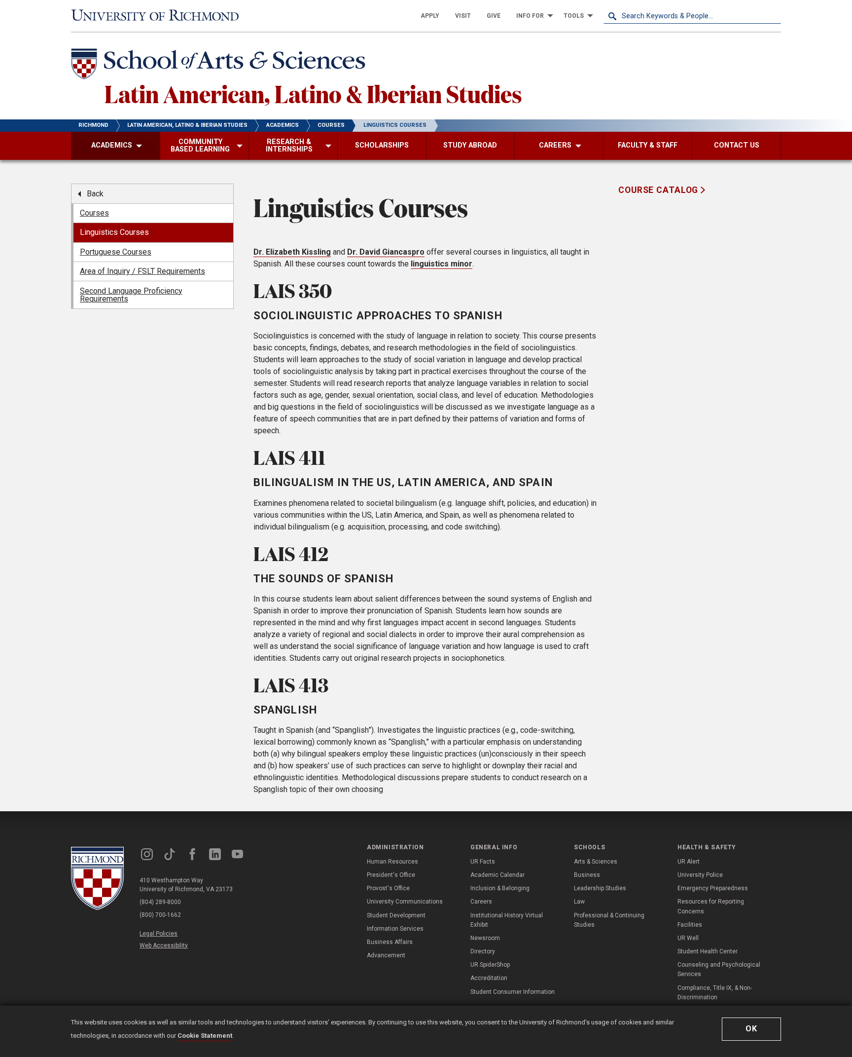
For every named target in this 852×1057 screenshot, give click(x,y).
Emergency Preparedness (712, 888)
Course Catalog (659, 190)
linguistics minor (441, 263)
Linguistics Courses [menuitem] (114, 232)
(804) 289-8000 (160, 902)
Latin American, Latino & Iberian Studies (313, 93)
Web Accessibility (164, 945)
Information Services (395, 928)
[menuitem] (430, 16)
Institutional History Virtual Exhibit (506, 920)
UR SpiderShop (490, 964)
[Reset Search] (773, 16)
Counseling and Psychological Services (718, 969)
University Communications (405, 901)
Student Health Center (707, 951)
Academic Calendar (497, 874)
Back (95, 193)
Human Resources (392, 861)
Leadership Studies (600, 888)
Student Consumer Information (512, 991)
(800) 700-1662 (160, 914)
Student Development (396, 915)
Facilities (689, 924)
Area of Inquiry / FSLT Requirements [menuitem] (142, 271)
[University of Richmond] (159, 16)
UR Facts (482, 861)
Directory (482, 951)
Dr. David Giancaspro (386, 252)
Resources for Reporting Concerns (710, 906)
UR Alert (688, 861)
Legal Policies (159, 933)
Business (587, 874)
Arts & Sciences (595, 861)
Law (579, 901)
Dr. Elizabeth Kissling (292, 252)
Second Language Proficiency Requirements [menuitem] (131, 294)
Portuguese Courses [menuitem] (115, 252)
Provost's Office (388, 888)
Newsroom (485, 938)
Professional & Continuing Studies (609, 920)
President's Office (391, 874)
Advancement (386, 955)
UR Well (688, 938)
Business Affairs (390, 942)
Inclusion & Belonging (500, 888)
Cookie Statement (205, 1035)
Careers (481, 901)
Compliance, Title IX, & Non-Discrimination (714, 992)
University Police (700, 874)
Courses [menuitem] (94, 213)
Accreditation (488, 978)
